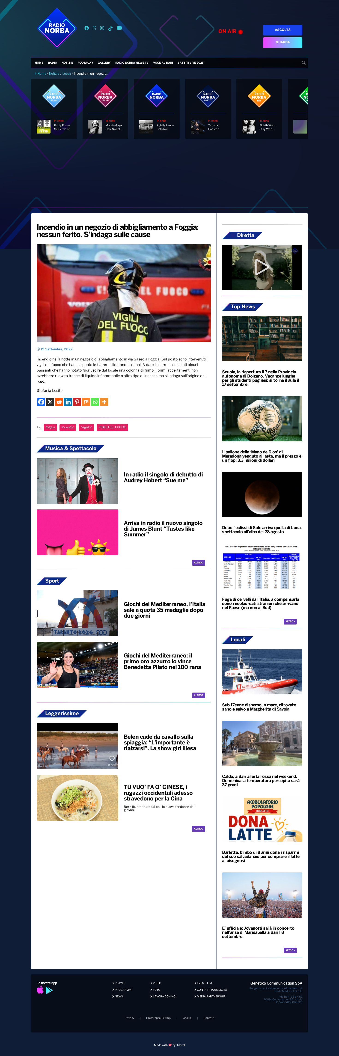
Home (39, 63)
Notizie (67, 63)
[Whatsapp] (95, 402)
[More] (104, 402)
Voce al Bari (163, 63)
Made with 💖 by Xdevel (169, 1045)
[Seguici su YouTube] (119, 29)
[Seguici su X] (94, 29)
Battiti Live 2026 (191, 63)
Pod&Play (85, 63)
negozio (86, 427)
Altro (198, 563)
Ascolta (283, 30)
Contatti (209, 1018)
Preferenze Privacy (158, 1018)
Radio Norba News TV (132, 63)
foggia (50, 427)
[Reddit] (59, 402)
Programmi (123, 990)
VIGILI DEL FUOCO (112, 427)
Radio (52, 63)
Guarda (283, 42)
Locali (66, 73)
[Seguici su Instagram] (102, 29)
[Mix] (86, 402)
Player (119, 983)
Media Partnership (211, 996)
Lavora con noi (164, 996)
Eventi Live (204, 983)
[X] (50, 402)
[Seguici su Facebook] (86, 29)
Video (156, 983)
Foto (156, 990)
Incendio (67, 427)
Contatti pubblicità (211, 990)
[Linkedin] (68, 402)
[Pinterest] (77, 402)
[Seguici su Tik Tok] (110, 29)
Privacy (129, 1018)
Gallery (104, 63)
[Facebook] (41, 402)
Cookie (187, 1018)
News (118, 996)
